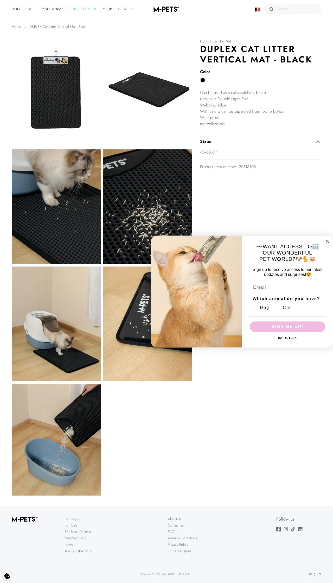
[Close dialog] (327, 241)
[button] (16, 9)
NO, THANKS (287, 338)
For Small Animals (78, 531)
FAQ (171, 531)
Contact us (176, 525)
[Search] (271, 9)
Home (16, 26)
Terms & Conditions (182, 538)
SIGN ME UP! (287, 326)
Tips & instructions (78, 551)
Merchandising (76, 538)
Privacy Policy (178, 544)
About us (174, 519)
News (69, 544)
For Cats (71, 525)
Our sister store (179, 551)
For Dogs (72, 519)
